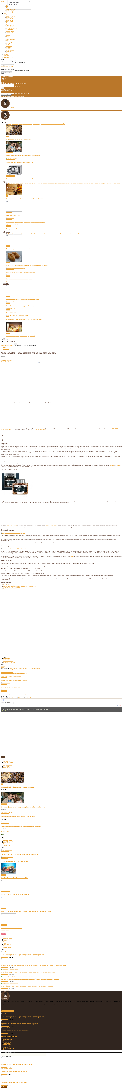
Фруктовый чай (10, 25)
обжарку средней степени (51, 525)
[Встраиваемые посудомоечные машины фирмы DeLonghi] (14, 174)
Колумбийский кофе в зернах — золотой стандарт (19, 139)
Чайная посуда (10, 32)
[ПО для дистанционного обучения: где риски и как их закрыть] (14, 295)
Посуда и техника (42, 124)
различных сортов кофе (18, 452)
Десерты (6, 33)
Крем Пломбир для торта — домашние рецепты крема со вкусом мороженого (28, 972)
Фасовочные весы (11, 312)
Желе (7, 40)
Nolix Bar (120, 705)
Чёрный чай (9, 27)
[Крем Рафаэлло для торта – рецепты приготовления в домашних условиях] (9, 983)
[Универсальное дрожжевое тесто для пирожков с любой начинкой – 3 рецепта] (14, 261)
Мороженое (9, 46)
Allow (18, 7)
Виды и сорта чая (10, 16)
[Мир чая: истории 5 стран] (14, 211)
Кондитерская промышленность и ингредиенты (19, 279)
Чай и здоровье (10, 31)
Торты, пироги (10, 50)
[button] (3, 697)
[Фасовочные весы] (11, 308)
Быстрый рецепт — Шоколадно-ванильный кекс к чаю (20, 272)
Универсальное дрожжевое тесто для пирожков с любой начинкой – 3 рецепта (26, 265)
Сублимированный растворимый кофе (12, 588)
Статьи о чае (9, 29)
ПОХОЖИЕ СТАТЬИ (7, 673)
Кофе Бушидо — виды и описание (11, 587)
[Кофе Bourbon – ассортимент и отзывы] (7, 1068)
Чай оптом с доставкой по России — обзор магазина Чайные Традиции (24, 198)
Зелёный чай (9, 20)
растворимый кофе (8, 661)
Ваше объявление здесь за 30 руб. (8, 707)
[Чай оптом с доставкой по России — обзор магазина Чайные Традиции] (14, 194)
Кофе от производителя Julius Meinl (10, 687)
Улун (7, 24)
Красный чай (9, 21)
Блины (8, 35)
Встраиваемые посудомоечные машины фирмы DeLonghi (21, 178)
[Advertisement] (95, 415)
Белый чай (9, 17)
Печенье (8, 47)
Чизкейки (9, 51)
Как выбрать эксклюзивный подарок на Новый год (20, 306)
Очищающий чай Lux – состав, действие (15, 861)
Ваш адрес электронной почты (21, 70)
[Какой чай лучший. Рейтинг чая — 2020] (8, 873)
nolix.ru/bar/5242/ (5, 710)
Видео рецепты (8, 57)
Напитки (6, 55)
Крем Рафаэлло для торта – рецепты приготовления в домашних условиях (27, 986)
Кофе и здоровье (32, 124)
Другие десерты (10, 39)
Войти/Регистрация (8, 76)
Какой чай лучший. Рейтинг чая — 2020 (14, 878)
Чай (4, 13)
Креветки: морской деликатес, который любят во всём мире (22, 249)
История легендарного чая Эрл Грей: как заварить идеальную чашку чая (25, 222)
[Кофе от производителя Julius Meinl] (5, 683)
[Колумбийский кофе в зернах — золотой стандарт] (14, 135)
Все (7, 124)
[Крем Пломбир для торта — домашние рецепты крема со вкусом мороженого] (9, 969)
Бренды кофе (12, 124)
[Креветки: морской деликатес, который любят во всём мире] (14, 244)
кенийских (111, 465)
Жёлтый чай (9, 18)
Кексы (8, 43)
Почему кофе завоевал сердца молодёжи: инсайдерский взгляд (23, 155)
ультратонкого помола (41, 429)
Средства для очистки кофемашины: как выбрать (19, 162)
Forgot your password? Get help (8, 89)
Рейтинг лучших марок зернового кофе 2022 (16, 1064)
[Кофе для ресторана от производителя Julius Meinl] (11, 676)
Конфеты (8, 44)
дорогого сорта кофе (12, 525)
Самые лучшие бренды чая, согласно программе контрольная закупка (26, 911)
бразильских (118, 465)
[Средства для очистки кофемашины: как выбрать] (11, 158)
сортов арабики (66, 463)
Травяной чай (10, 23)
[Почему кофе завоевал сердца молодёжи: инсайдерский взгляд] (14, 151)
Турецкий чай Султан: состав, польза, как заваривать (19, 854)
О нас (4, 78)
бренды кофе (6, 658)
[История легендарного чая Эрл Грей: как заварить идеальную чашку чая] (10, 218)
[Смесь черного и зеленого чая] (8, 923)
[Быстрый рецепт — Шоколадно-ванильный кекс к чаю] (15, 268)
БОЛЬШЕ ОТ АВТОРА (20, 673)
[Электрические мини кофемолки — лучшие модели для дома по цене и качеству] (17, 315)
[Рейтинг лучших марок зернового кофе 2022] (4, 1061)
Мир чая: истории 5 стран (13, 215)
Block (26, 7)
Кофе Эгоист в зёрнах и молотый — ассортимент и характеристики (19, 586)
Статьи (8, 48)
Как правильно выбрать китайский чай (16, 229)
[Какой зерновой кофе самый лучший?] (4, 1079)
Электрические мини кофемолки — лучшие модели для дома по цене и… (25, 319)
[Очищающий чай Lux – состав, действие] (7, 857)
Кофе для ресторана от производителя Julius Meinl (14, 680)
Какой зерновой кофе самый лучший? (14, 1082)
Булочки (8, 36)
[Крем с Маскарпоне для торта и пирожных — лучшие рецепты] (8, 951)
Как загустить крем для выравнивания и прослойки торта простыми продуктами (30, 979)
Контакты (5, 79)
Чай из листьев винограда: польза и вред (15, 894)
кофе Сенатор (6, 659)
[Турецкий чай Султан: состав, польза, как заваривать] (6, 850)
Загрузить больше (5, 831)
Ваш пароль (17, 63)
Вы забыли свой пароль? (7, 66)
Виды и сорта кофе (21, 124)
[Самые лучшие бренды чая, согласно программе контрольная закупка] (8, 907)
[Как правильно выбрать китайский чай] (12, 224)
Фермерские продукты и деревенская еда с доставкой (20, 336)
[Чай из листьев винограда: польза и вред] (8, 890)
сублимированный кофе (9, 662)
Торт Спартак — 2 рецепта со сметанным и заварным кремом (25, 668)
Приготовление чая (11, 28)
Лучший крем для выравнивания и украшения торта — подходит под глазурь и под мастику (33, 965)
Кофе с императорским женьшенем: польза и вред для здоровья (18, 694)
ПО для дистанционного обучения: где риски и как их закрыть (22, 299)
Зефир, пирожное (10, 42)
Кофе (5, 122)
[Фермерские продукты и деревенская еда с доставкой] (14, 331)
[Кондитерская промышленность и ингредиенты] (13, 274)
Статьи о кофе (9, 12)
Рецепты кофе (10, 10)
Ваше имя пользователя (19, 62)
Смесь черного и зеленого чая (11, 928)
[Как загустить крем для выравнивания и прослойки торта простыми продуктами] (17, 976)
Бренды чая (9, 14)
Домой (2, 345)
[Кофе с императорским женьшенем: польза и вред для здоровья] (6, 689)
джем (7, 38)
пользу (71, 556)
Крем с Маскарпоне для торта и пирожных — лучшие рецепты (22, 955)
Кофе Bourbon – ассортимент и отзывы (12, 584)
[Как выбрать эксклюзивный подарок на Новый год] (12, 301)
